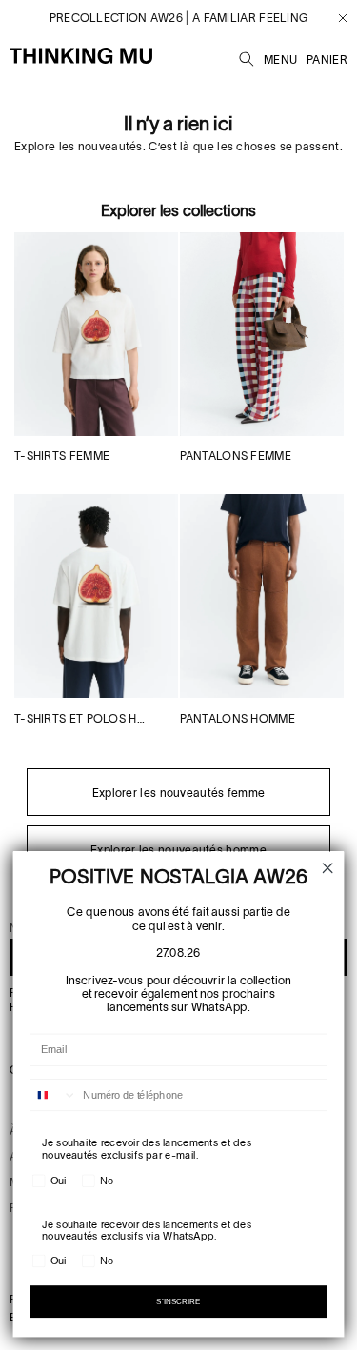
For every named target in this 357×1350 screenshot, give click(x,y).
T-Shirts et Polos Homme (80, 718)
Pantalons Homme (238, 718)
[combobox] (53, 1095)
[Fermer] (335, 18)
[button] (246, 56)
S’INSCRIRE (178, 1301)
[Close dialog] (327, 868)
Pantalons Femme (236, 455)
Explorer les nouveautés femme (179, 792)
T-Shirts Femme (61, 455)
